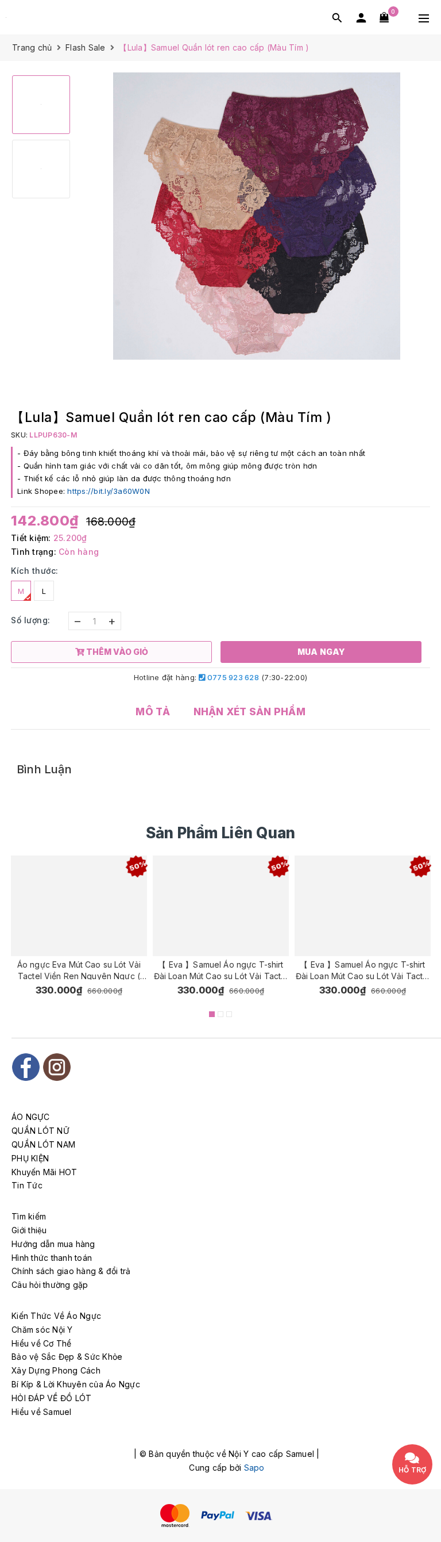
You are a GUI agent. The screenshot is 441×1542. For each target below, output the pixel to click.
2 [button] (220, 1014)
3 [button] (229, 1014)
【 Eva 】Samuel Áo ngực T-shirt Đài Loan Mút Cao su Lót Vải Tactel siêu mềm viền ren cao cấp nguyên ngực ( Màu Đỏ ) (220, 970)
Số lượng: (31, 620)
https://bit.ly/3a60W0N (108, 491)
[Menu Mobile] (424, 17)
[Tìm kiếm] (337, 17)
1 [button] (212, 1014)
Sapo (254, 1467)
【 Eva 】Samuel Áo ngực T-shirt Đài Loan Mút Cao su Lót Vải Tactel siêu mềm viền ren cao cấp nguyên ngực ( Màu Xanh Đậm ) (362, 970)
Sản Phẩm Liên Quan (221, 833)
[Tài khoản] (361, 17)
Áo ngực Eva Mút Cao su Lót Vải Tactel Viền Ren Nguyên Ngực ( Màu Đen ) (79, 970)
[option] (256, 216)
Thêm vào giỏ (376, 54)
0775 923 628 (232, 677)
